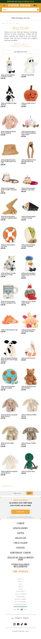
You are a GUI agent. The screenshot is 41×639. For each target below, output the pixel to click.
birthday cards (20, 552)
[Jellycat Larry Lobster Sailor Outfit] (31, 291)
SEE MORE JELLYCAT (20, 52)
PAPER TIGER (17, 631)
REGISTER (20, 512)
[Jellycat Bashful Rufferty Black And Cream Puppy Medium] (10, 348)
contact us (20, 579)
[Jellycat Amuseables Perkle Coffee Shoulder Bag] (10, 178)
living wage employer (20, 604)
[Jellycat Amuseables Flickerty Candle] (10, 65)
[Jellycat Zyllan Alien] (31, 461)
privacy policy (20, 591)
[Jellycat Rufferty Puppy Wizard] (10, 93)
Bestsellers (15, 46)
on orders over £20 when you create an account (20, 503)
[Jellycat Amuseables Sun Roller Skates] (31, 320)
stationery (20, 528)
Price (24, 46)
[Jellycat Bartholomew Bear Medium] (31, 376)
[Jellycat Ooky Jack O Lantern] (31, 93)
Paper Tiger (22, 618)
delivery (20, 586)
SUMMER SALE (28, 2)
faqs (20, 584)
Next (29, 493)
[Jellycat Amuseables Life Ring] (10, 235)
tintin (20, 547)
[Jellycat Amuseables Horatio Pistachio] (31, 235)
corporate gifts (20, 596)
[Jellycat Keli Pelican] (31, 348)
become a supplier (20, 599)
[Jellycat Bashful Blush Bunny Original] (10, 121)
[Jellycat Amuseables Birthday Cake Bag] (31, 178)
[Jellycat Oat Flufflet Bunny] (10, 433)
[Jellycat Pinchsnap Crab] (10, 320)
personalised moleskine (20, 565)
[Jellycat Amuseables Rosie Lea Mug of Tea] (10, 291)
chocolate (21, 543)
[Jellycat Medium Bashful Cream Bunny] (10, 461)
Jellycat (20, 538)
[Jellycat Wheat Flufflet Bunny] (31, 405)
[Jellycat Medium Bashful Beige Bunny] (10, 405)
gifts (20, 533)
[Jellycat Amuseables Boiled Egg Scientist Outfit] (31, 263)
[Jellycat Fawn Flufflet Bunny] (31, 433)
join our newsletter (20, 601)
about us (20, 581)
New (29, 46)
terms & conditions (20, 594)
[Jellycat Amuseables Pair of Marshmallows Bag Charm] (31, 121)
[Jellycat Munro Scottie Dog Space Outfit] (10, 263)
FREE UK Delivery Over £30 (20, 18)
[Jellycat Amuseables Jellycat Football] (10, 376)
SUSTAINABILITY (20, 607)
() (36, 5)
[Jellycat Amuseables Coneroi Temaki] (31, 206)
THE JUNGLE (20, 571)
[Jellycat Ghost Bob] (31, 65)
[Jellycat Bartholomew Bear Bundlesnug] (31, 150)
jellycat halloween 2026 (20, 558)
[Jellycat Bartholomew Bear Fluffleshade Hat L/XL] (10, 150)
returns (20, 589)
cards (20, 523)
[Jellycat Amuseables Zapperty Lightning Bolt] (10, 206)
